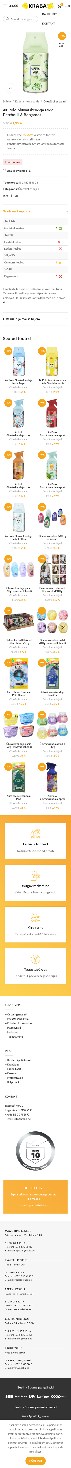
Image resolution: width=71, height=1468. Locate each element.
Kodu (18, 101)
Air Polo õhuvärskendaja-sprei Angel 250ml (19, 435)
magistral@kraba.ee (24, 1250)
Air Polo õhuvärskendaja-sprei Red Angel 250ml (52, 435)
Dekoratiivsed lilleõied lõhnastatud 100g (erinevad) (52, 591)
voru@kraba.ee (21, 1367)
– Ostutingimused (16, 1014)
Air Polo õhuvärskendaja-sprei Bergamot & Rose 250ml (52, 489)
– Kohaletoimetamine (18, 1023)
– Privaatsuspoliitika (17, 1019)
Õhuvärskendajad (54, 101)
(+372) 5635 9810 (23, 1364)
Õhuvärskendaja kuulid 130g (52, 745)
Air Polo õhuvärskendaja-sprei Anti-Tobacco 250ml (19, 487)
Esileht (7, 101)
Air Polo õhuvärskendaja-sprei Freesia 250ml (52, 799)
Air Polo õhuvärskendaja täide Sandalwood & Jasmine (52, 383)
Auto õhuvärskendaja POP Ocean (19, 694)
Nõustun (35, 1460)
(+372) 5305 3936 (23, 1334)
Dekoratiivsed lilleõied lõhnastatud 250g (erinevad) (19, 643)
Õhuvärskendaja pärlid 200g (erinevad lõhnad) (52, 642)
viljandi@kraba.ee (22, 1338)
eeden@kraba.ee (22, 1309)
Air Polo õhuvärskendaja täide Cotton (18, 538)
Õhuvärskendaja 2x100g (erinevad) (52, 538)
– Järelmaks (12, 1032)
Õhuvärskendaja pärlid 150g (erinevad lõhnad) (19, 745)
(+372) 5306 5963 (23, 1246)
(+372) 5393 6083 (23, 1305)
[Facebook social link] (11, 196)
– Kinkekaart (12, 1073)
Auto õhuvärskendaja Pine (19, 797)
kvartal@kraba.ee (22, 1279)
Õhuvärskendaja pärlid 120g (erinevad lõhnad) (19, 590)
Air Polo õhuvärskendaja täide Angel (18, 382)
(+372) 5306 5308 (23, 1276)
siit (5, 302)
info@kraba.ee (22, 1119)
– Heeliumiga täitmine (18, 1060)
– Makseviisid (13, 1027)
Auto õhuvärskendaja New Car (52, 694)
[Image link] (35, 1150)
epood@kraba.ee (38, 1205)
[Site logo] (38, 5)
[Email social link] (16, 196)
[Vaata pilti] (10, 87)
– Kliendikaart (13, 1069)
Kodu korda (32, 101)
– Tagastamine (14, 1036)
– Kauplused (12, 1064)
